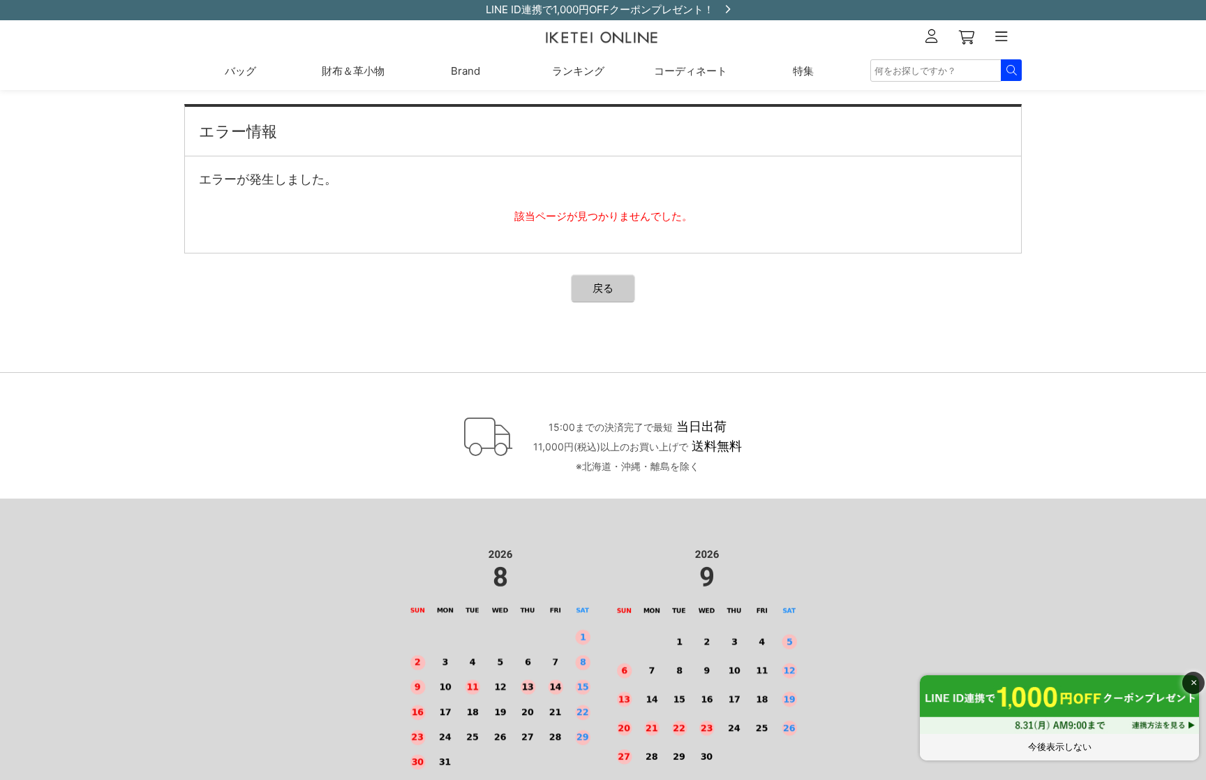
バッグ (240, 71)
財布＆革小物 (353, 71)
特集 (803, 71)
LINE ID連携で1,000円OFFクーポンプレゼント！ (600, 9)
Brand (465, 71)
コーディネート (690, 71)
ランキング (578, 71)
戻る (603, 288)
